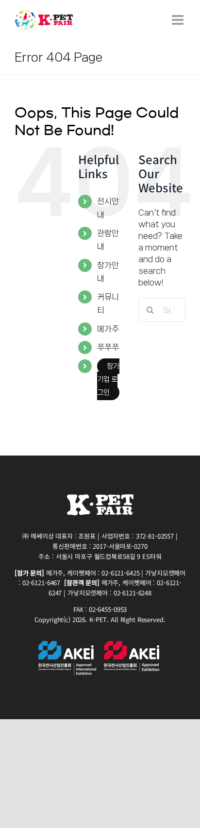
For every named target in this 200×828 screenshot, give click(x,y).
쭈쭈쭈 (108, 347)
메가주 (108, 328)
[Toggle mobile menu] (178, 20)
